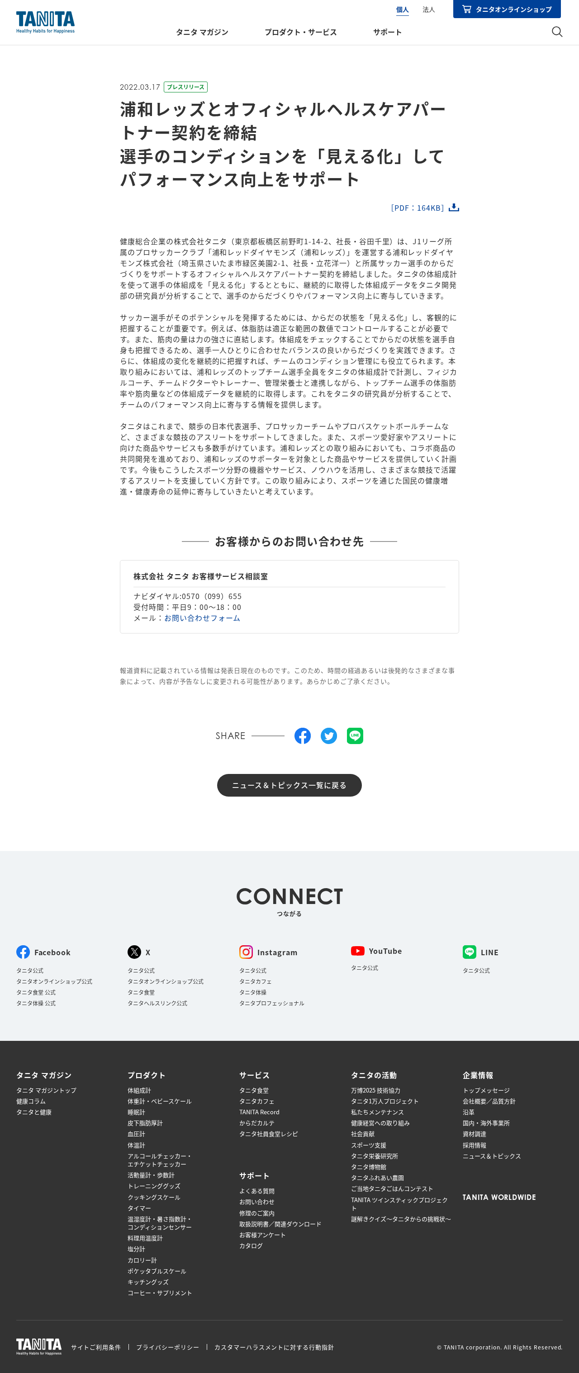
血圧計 (136, 1134)
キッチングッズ (148, 1282)
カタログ (251, 1246)
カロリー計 (142, 1260)
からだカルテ (257, 1123)
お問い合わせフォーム (202, 617)
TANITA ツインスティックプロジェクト (399, 1204)
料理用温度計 (145, 1238)
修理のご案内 (257, 1213)
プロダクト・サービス (301, 31)
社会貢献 (363, 1134)
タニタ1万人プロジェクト (385, 1101)
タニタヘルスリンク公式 (157, 1003)
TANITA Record (259, 1112)
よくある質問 (257, 1191)
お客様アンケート (262, 1235)
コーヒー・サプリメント (160, 1293)
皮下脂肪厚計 (145, 1123)
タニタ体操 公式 (36, 1003)
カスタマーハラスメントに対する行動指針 (274, 1347)
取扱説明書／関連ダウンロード (280, 1224)
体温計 (136, 1145)
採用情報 (474, 1145)
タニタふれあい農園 (377, 1178)
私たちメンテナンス (377, 1112)
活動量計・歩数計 (151, 1175)
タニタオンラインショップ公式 (54, 981)
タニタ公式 (29, 970)
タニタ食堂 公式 (36, 992)
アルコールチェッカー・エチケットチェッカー (160, 1160)
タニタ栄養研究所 (374, 1156)
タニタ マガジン (202, 31)
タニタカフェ (255, 981)
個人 (402, 9)
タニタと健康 (34, 1112)
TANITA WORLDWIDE (499, 1197)
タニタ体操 (252, 992)
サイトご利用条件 (96, 1347)
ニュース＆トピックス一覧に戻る (289, 784)
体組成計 (139, 1090)
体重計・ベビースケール (160, 1101)
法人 (428, 9)
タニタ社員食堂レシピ (268, 1134)
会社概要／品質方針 (489, 1101)
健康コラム (31, 1101)
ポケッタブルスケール (157, 1271)
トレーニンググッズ (154, 1186)
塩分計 (136, 1249)
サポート (387, 31)
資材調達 (474, 1134)
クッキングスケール (154, 1197)
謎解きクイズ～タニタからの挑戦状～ (401, 1219)
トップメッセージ (486, 1090)
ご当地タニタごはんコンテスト (392, 1188)
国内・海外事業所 (486, 1123)
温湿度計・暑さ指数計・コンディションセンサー (160, 1223)
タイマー (139, 1208)
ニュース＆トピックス (492, 1156)
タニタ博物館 (368, 1167)
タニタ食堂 (141, 992)
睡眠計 (136, 1112)
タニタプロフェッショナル (271, 1003)
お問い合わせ (257, 1202)
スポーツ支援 (368, 1145)
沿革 (469, 1112)
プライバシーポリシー (167, 1347)
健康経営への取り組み (380, 1123)
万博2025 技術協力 (375, 1090)
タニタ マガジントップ (46, 1090)
